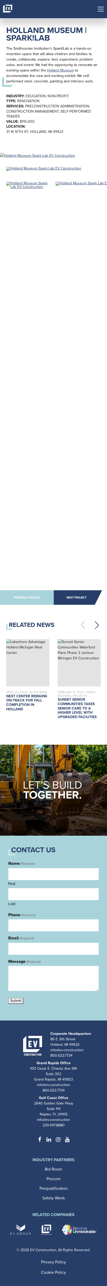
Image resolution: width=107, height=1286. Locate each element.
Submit (15, 1000)
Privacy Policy (53, 1262)
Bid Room (53, 1169)
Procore (53, 1179)
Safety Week (53, 1198)
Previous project (27, 597)
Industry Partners (53, 1160)
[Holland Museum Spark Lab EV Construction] (43, 170)
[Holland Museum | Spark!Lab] (37, 155)
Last (11, 903)
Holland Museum (60, 70)
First (11, 883)
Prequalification (53, 1188)
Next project (76, 597)
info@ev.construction (67, 1050)
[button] (97, 625)
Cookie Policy (53, 1272)
